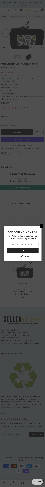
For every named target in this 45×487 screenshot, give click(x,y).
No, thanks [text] (24, 256)
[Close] (41, 226)
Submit (22, 251)
